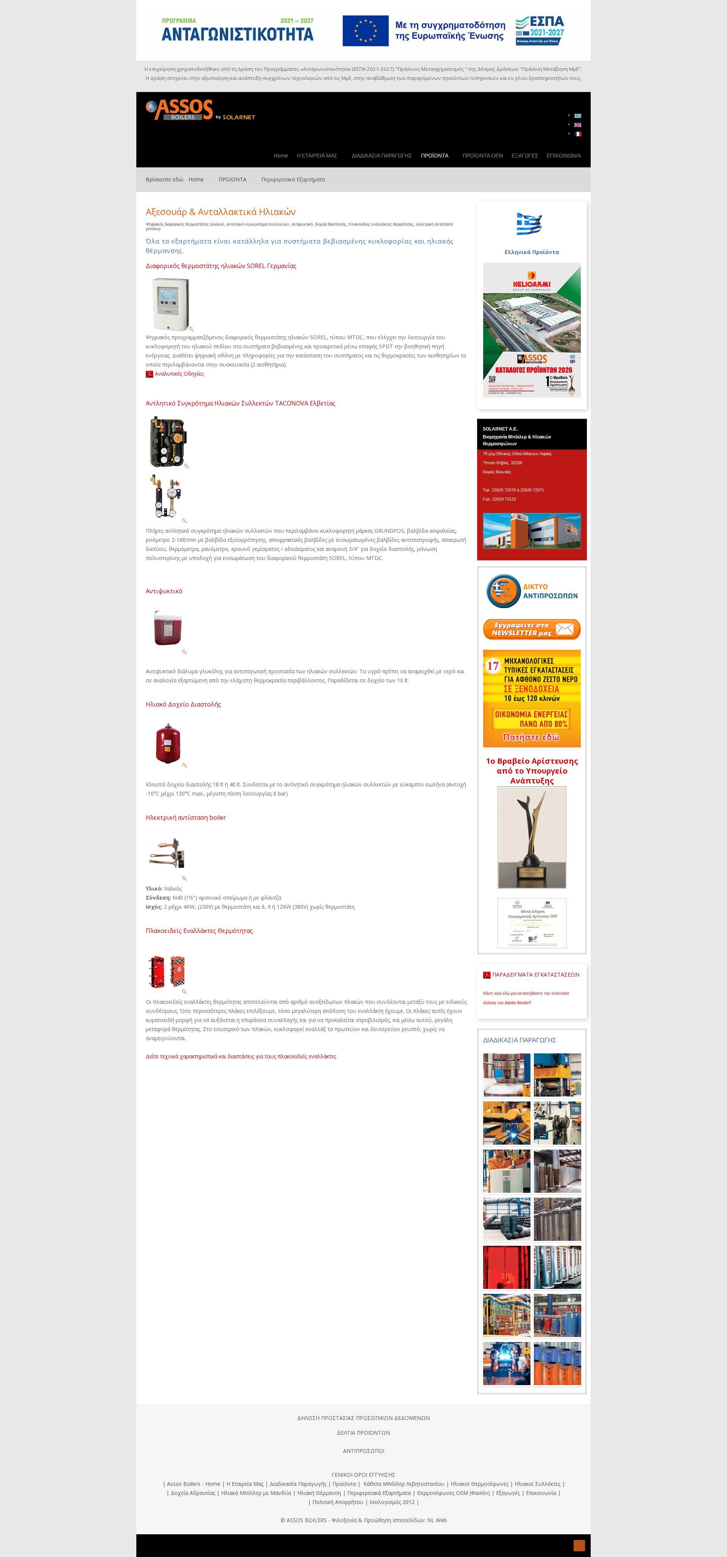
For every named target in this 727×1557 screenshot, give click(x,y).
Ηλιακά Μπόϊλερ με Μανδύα (256, 1492)
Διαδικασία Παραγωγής (299, 1483)
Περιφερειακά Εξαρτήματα (379, 1492)
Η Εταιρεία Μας (245, 1483)
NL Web (437, 1520)
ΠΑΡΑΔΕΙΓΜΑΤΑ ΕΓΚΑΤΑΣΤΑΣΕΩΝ (535, 974)
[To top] (579, 1545)
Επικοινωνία (541, 1492)
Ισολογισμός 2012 (392, 1502)
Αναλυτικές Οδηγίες (179, 373)
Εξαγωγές (508, 1492)
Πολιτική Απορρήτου (338, 1502)
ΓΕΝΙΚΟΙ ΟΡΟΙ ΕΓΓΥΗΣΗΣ (363, 1474)
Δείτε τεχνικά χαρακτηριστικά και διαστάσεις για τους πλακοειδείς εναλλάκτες (241, 1056)
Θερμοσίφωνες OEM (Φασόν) (453, 1492)
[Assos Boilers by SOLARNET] (206, 109)
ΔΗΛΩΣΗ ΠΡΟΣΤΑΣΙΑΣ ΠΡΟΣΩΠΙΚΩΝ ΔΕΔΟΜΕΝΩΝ (363, 1417)
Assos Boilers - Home (193, 1483)
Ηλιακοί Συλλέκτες (537, 1483)
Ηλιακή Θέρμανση (319, 1492)
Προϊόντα (344, 1483)
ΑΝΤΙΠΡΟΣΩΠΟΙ (363, 1450)
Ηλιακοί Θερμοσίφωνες (480, 1483)
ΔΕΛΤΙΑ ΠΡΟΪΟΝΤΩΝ (363, 1432)
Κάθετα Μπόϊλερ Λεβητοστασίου (404, 1483)
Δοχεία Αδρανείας (193, 1492)
